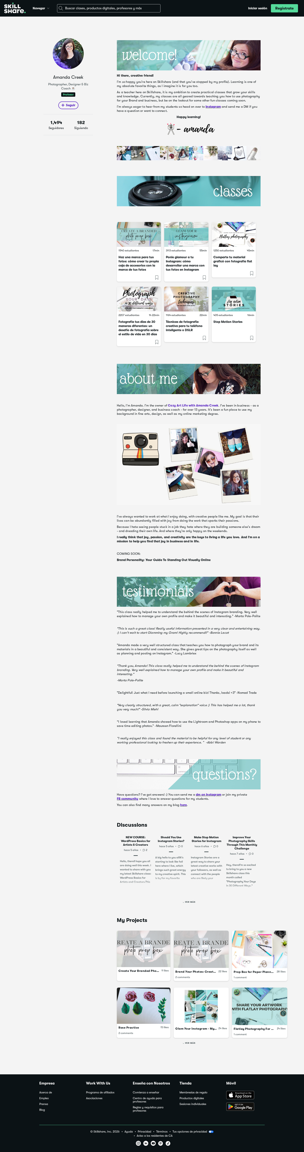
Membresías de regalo (193, 1092)
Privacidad (144, 1131)
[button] (48, 7)
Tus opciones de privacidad (189, 1131)
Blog (42, 1109)
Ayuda (128, 1131)
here (183, 805)
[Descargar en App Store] (245, 1095)
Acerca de (45, 1092)
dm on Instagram (208, 794)
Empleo (44, 1098)
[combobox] (108, 8)
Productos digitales (192, 1098)
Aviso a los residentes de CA (154, 1135)
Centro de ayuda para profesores (147, 1100)
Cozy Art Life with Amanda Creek (193, 405)
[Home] (15, 8)
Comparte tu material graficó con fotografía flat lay (232, 261)
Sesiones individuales (193, 1104)
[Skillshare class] (139, 234)
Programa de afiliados (100, 1092)
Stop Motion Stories (227, 322)
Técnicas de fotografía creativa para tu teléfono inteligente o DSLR (184, 326)
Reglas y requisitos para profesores (148, 1109)
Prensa (43, 1104)
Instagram (213, 107)
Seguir (70, 105)
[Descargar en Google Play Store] (245, 1107)
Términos (162, 1131)
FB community (127, 799)
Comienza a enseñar (146, 1092)
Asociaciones (94, 1098)
